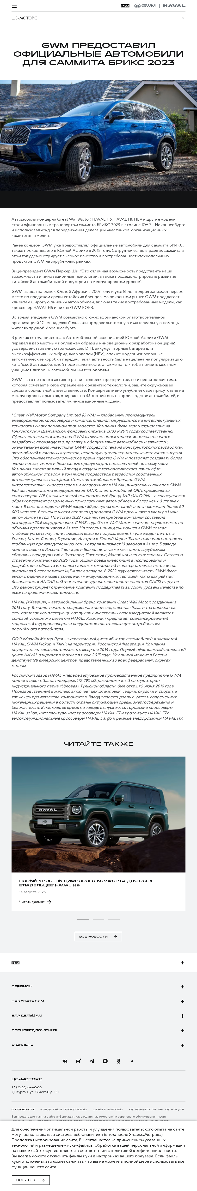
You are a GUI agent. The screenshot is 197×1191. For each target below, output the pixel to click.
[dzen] (132, 1061)
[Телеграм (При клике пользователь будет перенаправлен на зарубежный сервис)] (92, 1061)
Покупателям (28, 1001)
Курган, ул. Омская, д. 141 (37, 1092)
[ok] (118, 1061)
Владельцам (27, 1016)
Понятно (25, 1180)
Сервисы (22, 986)
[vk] (65, 1061)
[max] (105, 1061)
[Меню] (14, 6)
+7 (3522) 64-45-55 (27, 1087)
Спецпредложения (34, 1030)
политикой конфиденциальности (143, 1150)
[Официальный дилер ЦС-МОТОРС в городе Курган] (159, 6)
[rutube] (78, 1061)
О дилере (22, 1045)
